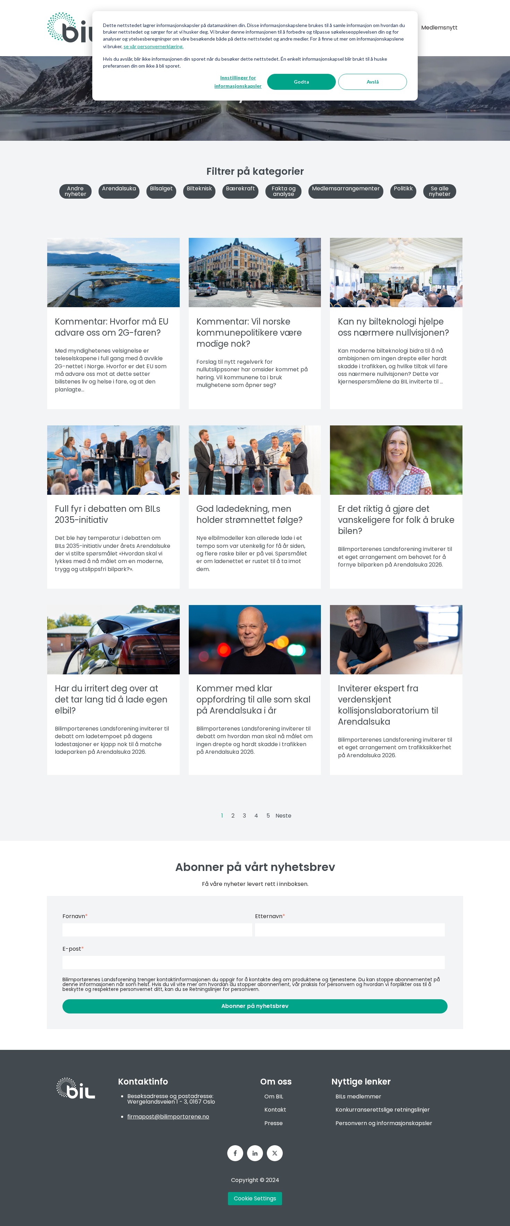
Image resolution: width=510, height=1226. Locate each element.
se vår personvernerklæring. (154, 46)
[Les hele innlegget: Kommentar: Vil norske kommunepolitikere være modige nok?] (255, 272)
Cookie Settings (255, 1198)
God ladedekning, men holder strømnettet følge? (249, 514)
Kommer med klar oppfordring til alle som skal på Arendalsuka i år (253, 699)
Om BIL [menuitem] (273, 1096)
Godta (301, 82)
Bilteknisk (199, 188)
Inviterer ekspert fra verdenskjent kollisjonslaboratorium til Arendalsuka (388, 705)
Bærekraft (240, 188)
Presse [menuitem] (273, 1123)
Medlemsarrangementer (346, 188)
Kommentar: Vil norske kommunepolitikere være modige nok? (249, 332)
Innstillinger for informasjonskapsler (238, 82)
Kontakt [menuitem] (275, 1110)
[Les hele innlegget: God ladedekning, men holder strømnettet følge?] (255, 460)
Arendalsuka (119, 188)
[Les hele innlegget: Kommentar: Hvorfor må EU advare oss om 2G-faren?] (113, 272)
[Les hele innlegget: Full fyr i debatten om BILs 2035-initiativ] (113, 460)
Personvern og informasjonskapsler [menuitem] (383, 1123)
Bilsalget (161, 188)
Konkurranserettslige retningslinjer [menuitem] (382, 1110)
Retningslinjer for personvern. (224, 989)
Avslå (373, 82)
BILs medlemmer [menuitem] (358, 1096)
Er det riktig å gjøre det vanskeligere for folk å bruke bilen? (396, 520)
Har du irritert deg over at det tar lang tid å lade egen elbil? (111, 699)
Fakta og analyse (284, 191)
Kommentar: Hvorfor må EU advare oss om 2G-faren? (112, 327)
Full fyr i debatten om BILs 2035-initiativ (107, 514)
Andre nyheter (75, 191)
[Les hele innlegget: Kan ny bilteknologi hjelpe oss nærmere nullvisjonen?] (396, 272)
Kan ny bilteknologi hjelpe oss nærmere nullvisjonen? (393, 327)
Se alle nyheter (440, 191)
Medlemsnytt (439, 28)
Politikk (403, 188)
